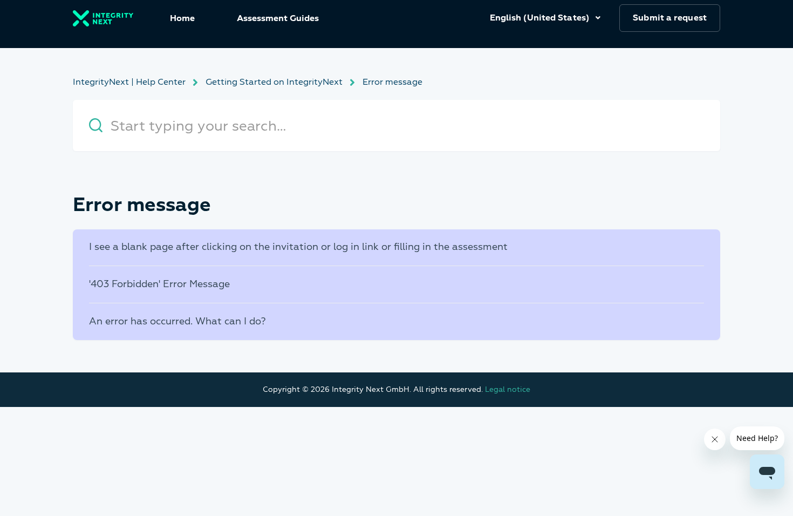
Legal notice (507, 389)
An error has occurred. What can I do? (177, 321)
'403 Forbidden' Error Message (159, 284)
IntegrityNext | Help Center (129, 82)
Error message (392, 82)
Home (182, 18)
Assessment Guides (278, 18)
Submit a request (670, 17)
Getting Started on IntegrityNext (274, 82)
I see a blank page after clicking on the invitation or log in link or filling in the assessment (298, 247)
